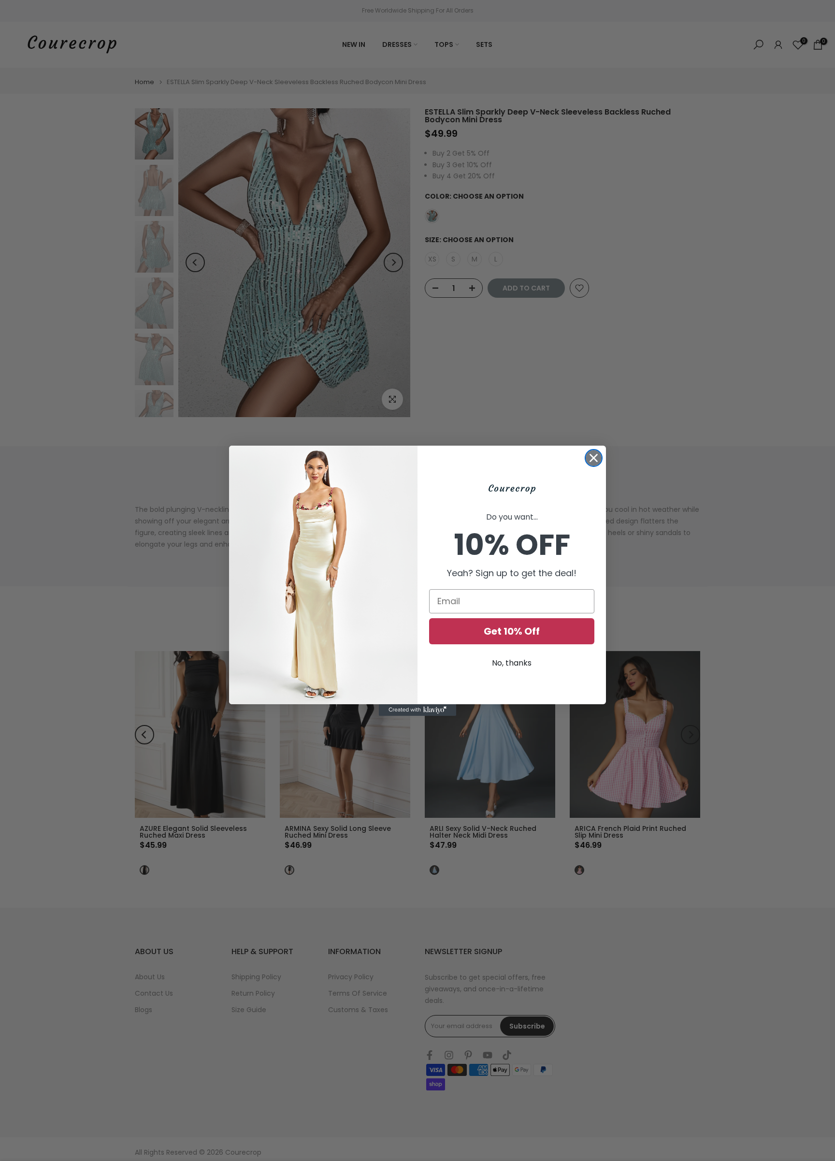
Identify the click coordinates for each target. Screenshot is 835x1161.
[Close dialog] (593, 458)
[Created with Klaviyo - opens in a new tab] (417, 710)
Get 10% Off (512, 631)
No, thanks (512, 662)
